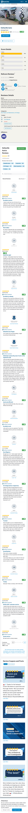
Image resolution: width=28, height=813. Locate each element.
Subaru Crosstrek (14, 596)
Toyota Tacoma (14, 288)
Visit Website (7, 119)
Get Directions (8, 128)
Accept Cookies (16, 809)
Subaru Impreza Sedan (14, 347)
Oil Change (17, 112)
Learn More (5, 698)
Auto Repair (7, 4)
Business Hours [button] (8, 123)
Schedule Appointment (8, 41)
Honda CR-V (14, 219)
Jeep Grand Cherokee (14, 323)
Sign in (22, 1)
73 (22, 642)
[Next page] (25, 642)
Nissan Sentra (14, 192)
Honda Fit (14, 444)
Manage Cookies (6, 809)
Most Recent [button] (22, 178)
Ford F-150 (14, 477)
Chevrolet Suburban (14, 418)
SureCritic (2, 4)
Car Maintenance (10, 112)
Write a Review (6, 35)
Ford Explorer (14, 394)
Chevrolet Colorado (14, 573)
